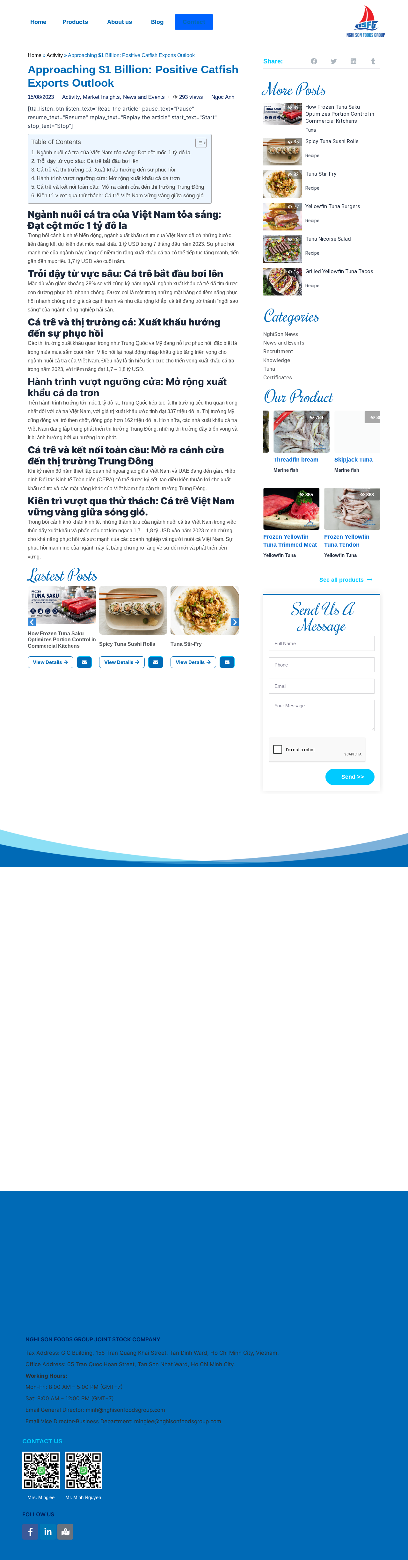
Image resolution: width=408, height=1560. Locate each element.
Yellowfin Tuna (279, 555)
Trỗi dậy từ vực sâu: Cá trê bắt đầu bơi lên (87, 161)
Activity (55, 55)
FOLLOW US (38, 1514)
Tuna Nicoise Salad (328, 239)
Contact (194, 21)
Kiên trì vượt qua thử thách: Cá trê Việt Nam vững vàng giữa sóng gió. (121, 196)
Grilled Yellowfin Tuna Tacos (339, 271)
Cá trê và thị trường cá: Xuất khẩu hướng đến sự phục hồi (106, 170)
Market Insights (101, 97)
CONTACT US (42, 1441)
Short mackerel (345, 459)
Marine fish (275, 470)
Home (38, 21)
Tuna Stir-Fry (186, 644)
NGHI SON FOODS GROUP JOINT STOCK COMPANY (93, 1339)
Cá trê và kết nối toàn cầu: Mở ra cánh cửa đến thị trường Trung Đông (120, 187)
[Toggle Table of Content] (198, 142)
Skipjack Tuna (282, 459)
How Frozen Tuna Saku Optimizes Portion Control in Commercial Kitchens (62, 639)
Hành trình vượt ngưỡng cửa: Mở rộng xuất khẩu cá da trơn (108, 178)
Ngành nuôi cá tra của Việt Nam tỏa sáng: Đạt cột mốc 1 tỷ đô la (113, 152)
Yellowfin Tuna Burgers (332, 206)
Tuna (310, 130)
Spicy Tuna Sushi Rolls (127, 644)
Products (75, 21)
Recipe (312, 155)
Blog (157, 21)
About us (119, 21)
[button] (77, 22)
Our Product (297, 396)
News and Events (144, 97)
